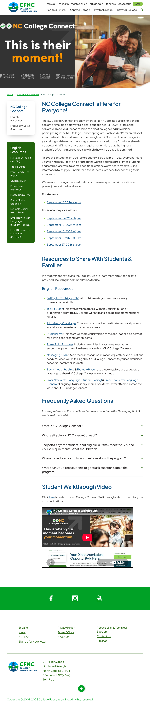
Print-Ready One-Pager (61, 323)
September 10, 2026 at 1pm (64, 224)
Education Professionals (73, 4)
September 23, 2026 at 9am (64, 244)
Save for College (127, 9)
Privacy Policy (66, 627)
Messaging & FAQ (20, 194)
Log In (137, 4)
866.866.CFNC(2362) (56, 675)
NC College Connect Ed (54, 94)
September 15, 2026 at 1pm (64, 231)
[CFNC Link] (23, 7)
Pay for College (103, 9)
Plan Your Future (55, 9)
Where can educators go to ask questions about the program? (84, 458)
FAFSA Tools (96, 4)
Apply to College (80, 9)
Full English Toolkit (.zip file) (63, 298)
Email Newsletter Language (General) (20, 233)
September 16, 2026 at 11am (64, 238)
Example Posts (86, 369)
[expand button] (142, 426)
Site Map (102, 640)
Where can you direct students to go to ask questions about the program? (85, 470)
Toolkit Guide (17, 166)
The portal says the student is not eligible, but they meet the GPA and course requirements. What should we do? (88, 447)
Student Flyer (18, 180)
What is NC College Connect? (62, 425)
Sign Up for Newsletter (32, 641)
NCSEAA (24, 636)
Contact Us (124, 4)
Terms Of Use (66, 632)
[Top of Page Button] (81, 688)
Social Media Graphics (60, 369)
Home (10, 94)
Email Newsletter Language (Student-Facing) (20, 221)
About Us (111, 4)
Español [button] (51, 4)
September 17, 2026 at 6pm (64, 202)
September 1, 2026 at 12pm (64, 218)
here (52, 497)
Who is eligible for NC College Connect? (69, 435)
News (22, 632)
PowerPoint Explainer (60, 344)
